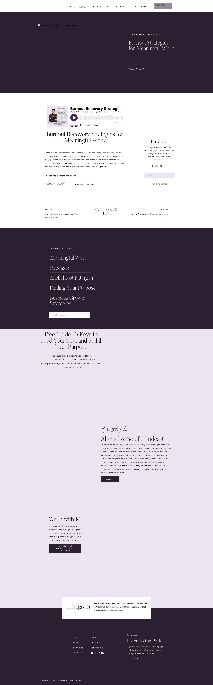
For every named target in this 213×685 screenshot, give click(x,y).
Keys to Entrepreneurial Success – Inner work (150, 214)
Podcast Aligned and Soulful (145, 34)
